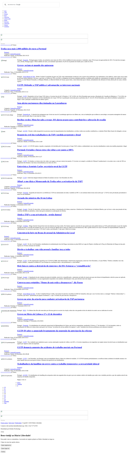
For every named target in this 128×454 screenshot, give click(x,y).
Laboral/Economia (15, 54)
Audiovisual (6, 23)
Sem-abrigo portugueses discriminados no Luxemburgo (42, 103)
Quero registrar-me (6, 445)
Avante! (25, 209)
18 (5, 400)
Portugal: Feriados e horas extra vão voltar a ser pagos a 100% (45, 150)
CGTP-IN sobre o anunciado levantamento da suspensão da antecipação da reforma (54, 331)
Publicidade (18, 423)
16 (5, 396)
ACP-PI (25, 131)
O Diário (25, 226)
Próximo (6, 401)
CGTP (25, 96)
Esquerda (25, 60)
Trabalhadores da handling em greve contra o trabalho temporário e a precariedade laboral (58, 364)
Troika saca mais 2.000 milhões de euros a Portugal (23, 49)
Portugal (6, 14)
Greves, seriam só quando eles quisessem (35, 65)
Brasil (5, 15)
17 (5, 398)
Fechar (3, 451)
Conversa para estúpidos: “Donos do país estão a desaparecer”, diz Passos (50, 282)
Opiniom (6, 25)
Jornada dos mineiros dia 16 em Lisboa (34, 198)
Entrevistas (6, 22)
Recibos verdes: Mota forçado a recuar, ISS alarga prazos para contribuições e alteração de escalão (61, 120)
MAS (24, 310)
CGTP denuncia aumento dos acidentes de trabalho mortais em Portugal (49, 347)
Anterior (19, 384)
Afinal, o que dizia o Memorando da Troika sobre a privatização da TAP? (50, 181)
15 (5, 395)
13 (5, 392)
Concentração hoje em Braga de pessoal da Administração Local (46, 233)
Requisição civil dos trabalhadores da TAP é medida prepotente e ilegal (49, 135)
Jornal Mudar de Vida (29, 76)
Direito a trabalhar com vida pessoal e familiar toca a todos (43, 249)
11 (4, 389)
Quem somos (4, 423)
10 (5, 387)
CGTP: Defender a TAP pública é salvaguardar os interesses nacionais (48, 85)
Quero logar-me (5, 448)
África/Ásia (6, 17)
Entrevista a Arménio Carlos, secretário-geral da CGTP (42, 166)
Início (5, 11)
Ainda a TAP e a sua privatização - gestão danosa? (39, 214)
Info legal (11, 423)
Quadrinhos (6, 26)
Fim (5, 403)
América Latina (7, 18)
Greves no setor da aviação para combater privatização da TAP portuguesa (50, 299)
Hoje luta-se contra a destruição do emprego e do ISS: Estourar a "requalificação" (54, 266)
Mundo (5, 20)
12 (5, 390)
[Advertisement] (21, 31)
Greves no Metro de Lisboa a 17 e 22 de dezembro (39, 314)
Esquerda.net (26, 114)
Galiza (5, 12)
